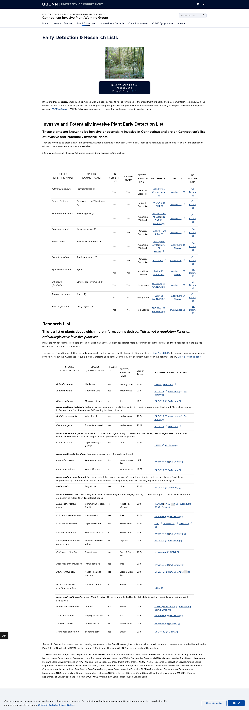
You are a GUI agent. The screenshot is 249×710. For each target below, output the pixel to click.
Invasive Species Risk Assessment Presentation (124, 88)
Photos (177, 248)
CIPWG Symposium (162, 23)
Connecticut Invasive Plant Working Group (75, 18)
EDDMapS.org (59, 109)
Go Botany (192, 190)
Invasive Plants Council (111, 23)
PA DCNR (159, 391)
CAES (182, 571)
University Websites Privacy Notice (56, 705)
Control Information (138, 23)
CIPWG (158, 571)
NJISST (158, 606)
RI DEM (157, 251)
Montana (157, 223)
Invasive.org (176, 192)
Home (45, 23)
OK (234, 703)
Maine (157, 271)
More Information (214, 703)
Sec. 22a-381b (160, 353)
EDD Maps (158, 260)
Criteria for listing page (189, 356)
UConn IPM (158, 274)
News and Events (62, 23)
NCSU (157, 588)
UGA (156, 523)
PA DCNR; (157, 202)
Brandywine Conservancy (158, 190)
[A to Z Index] (204, 4)
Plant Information (85, 23)
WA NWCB (157, 287)
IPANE (157, 503)
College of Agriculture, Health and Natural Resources (73, 14)
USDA (157, 206)
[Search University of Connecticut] (198, 4)
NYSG (169, 503)
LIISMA (158, 384)
